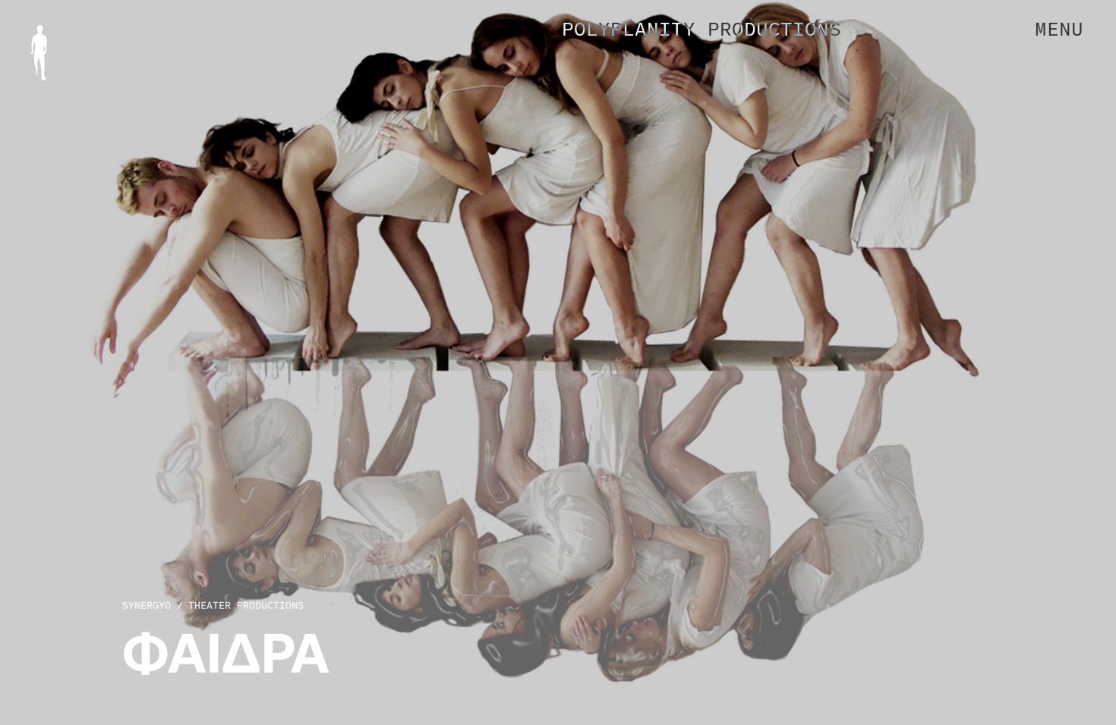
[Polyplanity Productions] (39, 52)
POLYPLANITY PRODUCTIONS (701, 29)
